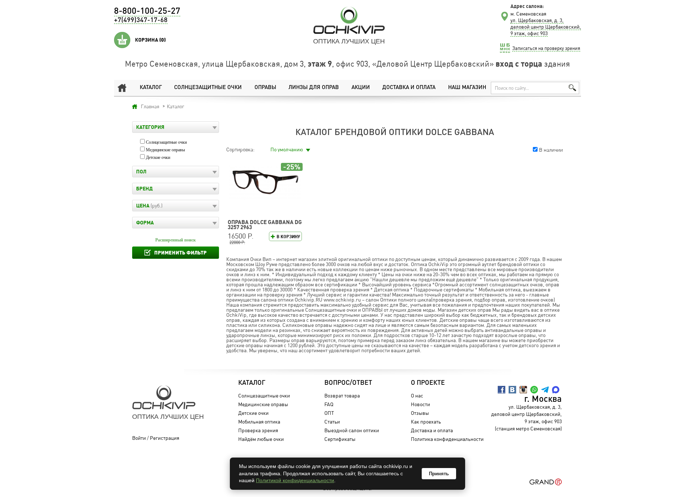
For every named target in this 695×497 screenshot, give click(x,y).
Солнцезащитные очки (208, 87)
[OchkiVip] (349, 20)
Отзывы (420, 413)
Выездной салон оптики (351, 430)
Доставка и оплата (408, 87)
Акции (360, 87)
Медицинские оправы (165, 149)
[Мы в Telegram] (545, 389)
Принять (439, 473)
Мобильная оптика (259, 421)
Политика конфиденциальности (447, 439)
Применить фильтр (180, 252)
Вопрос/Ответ (348, 383)
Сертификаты (339, 439)
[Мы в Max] (556, 389)
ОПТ (329, 413)
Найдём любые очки (261, 439)
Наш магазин (467, 87)
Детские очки (158, 157)
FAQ (328, 404)
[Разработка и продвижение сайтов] (546, 482)
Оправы (265, 87)
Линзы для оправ (313, 87)
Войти (139, 438)
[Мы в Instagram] (523, 389)
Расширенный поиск (175, 240)
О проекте (428, 383)
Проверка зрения (258, 430)
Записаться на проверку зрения (546, 48)
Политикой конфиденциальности (295, 480)
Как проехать (426, 421)
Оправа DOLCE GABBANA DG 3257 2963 (265, 225)
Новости (420, 404)
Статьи (332, 421)
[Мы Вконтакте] (512, 389)
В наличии (551, 150)
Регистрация (164, 438)
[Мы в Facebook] (501, 389)
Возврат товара (342, 395)
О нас (417, 395)
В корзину (288, 236)
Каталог (151, 87)
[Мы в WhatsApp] (534, 389)
